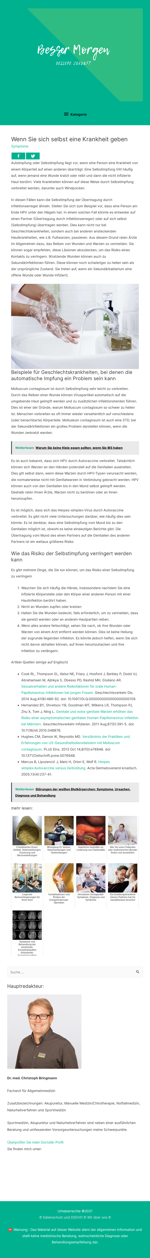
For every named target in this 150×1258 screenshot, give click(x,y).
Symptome (19, 146)
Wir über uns (97, 1217)
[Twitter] (33, 156)
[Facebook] (18, 156)
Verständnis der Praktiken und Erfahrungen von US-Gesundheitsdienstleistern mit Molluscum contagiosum (75, 742)
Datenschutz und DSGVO (63, 1217)
